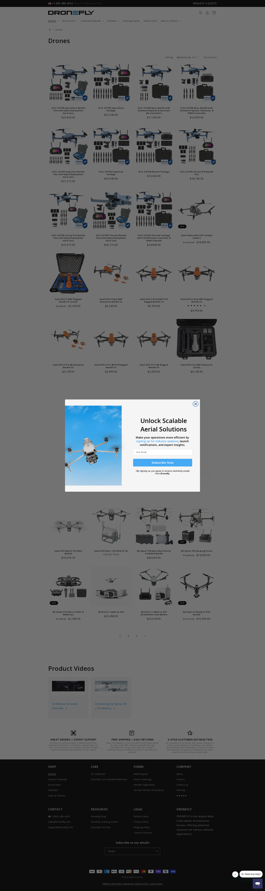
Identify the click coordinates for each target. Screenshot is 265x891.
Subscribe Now (163, 462)
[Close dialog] (195, 404)
